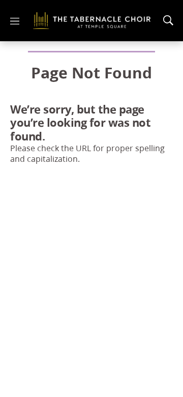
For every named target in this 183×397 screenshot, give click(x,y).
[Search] (168, 20)
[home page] (91, 20)
